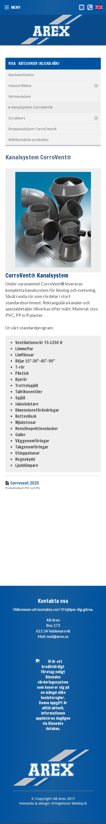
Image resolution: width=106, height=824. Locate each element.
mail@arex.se (58, 636)
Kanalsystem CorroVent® (38, 157)
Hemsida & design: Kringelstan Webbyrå (53, 803)
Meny (15, 7)
